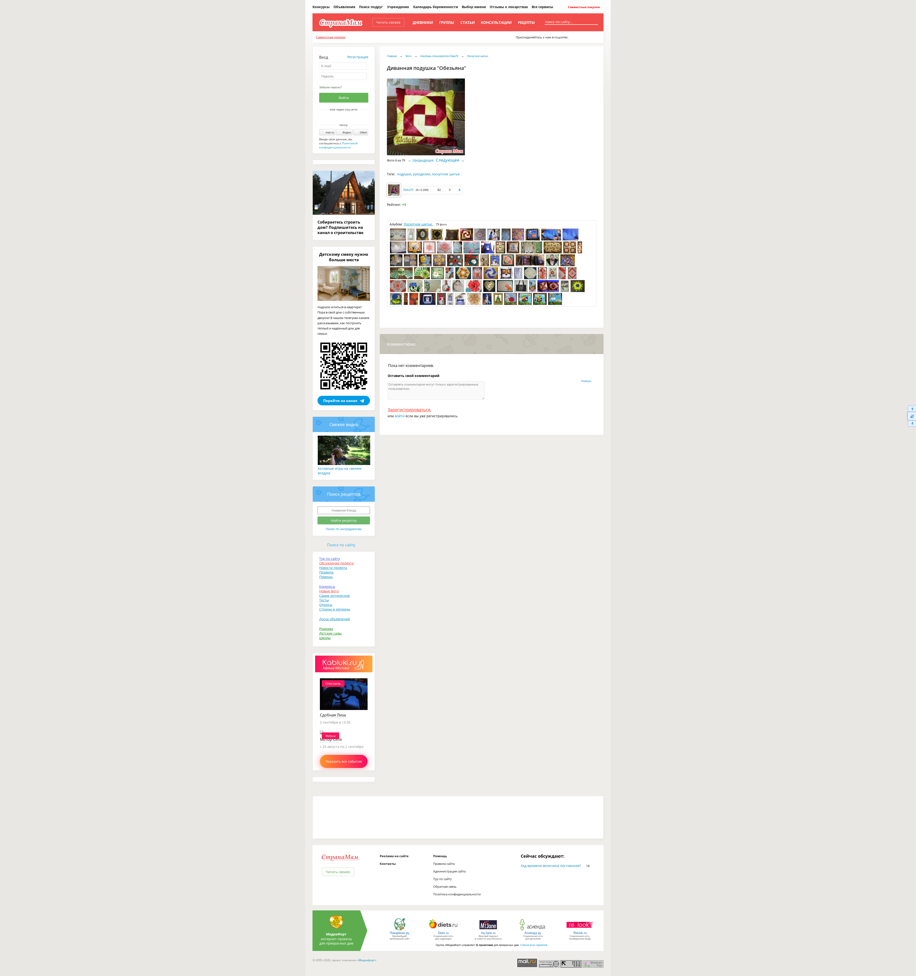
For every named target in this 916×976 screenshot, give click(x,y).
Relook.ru (580, 933)
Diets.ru (443, 933)
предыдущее (423, 160)
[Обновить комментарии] (911, 416)
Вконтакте (340, 117)
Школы (325, 638)
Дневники (423, 22)
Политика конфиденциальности (457, 894)
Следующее (447, 160)
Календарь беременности (435, 7)
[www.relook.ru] (580, 930)
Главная (392, 56)
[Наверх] (911, 409)
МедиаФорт (336, 934)
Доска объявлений (334, 619)
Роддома (326, 628)
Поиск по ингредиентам (344, 529)
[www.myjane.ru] (488, 930)
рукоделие (421, 174)
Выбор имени (474, 7)
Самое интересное (334, 595)
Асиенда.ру (533, 933)
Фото (408, 56)
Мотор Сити (331, 739)
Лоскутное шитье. (478, 56)
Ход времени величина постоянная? (551, 865)
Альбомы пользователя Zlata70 (439, 56)
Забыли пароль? (330, 87)
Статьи (467, 22)
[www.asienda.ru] (533, 930)
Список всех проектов (533, 945)
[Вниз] (911, 424)
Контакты (388, 863)
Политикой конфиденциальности (338, 145)
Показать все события (344, 761)
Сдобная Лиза (333, 715)
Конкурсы (321, 7)
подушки (404, 174)
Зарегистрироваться (409, 409)
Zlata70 (408, 190)
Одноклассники (347, 117)
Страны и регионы (334, 609)
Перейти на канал (340, 400)
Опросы (325, 604)
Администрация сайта (449, 871)
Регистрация (357, 57)
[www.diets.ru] (443, 930)
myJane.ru (488, 933)
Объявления (344, 7)
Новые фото (329, 591)
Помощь (326, 576)
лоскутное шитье (446, 174)
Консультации (496, 22)
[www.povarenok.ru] (399, 930)
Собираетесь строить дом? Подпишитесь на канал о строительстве (340, 227)
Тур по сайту (329, 558)
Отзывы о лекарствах (509, 7)
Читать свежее (388, 22)
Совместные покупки (583, 7)
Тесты (324, 600)
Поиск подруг (371, 7)
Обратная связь (445, 886)
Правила (326, 572)
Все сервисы (542, 7)
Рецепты (526, 22)
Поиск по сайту (341, 545)
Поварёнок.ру (399, 933)
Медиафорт (367, 960)
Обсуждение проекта (336, 563)
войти (400, 416)
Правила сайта (444, 863)
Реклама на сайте (394, 856)
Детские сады (330, 633)
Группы (446, 22)
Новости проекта (333, 567)
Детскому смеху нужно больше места (343, 256)
